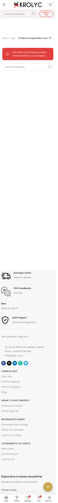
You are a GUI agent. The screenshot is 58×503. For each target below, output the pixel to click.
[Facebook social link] (3, 363)
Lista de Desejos (9, 453)
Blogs (4, 392)
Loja (13, 38)
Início (5, 38)
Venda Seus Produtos (12, 405)
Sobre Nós (6, 376)
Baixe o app (46, 13)
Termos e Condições (11, 435)
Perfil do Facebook (10, 381)
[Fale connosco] (48, 486)
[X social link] (9, 363)
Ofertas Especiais (10, 410)
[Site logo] (28, 4)
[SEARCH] (33, 14)
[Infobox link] (28, 276)
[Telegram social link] (26, 363)
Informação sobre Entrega (14, 424)
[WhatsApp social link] (20, 363)
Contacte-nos (8, 459)
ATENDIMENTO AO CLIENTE (16, 443)
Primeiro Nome (9, 489)
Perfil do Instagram (10, 386)
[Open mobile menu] (4, 5)
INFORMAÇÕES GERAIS (13, 419)
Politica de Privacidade (12, 429)
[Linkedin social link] (14, 363)
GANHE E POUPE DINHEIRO (15, 400)
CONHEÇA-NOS (9, 371)
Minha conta (7, 448)
